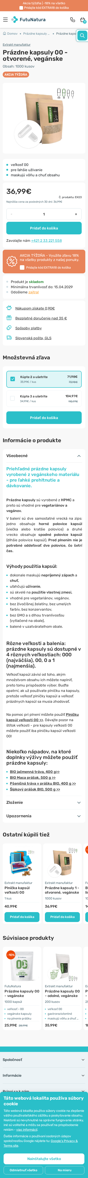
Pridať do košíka (44, 228)
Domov (12, 34)
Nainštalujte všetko (44, 1159)
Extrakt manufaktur (16, 45)
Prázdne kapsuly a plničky (38, 34)
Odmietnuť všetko (23, 1170)
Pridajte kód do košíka (46, 8)
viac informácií (26, 1130)
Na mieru (65, 1170)
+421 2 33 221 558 (46, 240)
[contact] (72, 19)
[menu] (6, 20)
